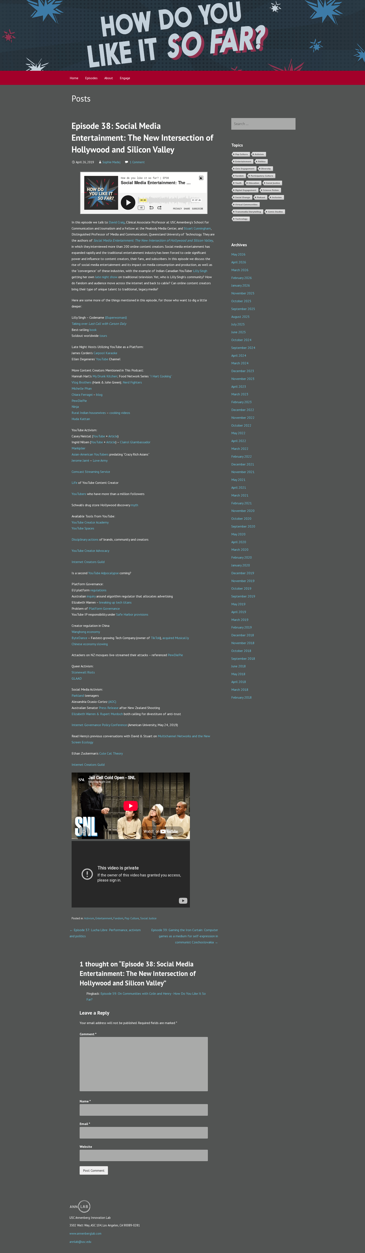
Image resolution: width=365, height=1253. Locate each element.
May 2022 (238, 433)
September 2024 (243, 348)
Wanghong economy (86, 632)
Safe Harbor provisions (132, 614)
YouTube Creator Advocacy (90, 550)
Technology (241, 218)
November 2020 (243, 511)
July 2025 (238, 324)
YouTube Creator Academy (90, 522)
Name (85, 1101)
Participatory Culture (262, 175)
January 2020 (240, 565)
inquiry (91, 596)
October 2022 (241, 425)
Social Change (242, 197)
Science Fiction (271, 190)
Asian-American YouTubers (90, 454)
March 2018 (239, 689)
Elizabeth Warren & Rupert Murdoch (97, 714)
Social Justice (148, 918)
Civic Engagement (244, 168)
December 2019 (242, 573)
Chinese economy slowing (90, 644)
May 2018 (238, 674)
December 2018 (242, 635)
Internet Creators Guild (88, 562)
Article (113, 436)
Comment (88, 1034)
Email (85, 1124)
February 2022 (241, 456)
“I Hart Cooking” (160, 376)
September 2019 (243, 596)
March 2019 (239, 620)
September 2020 (243, 526)
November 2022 (243, 417)
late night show (106, 277)
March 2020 (239, 549)
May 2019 (238, 604)
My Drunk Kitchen (105, 376)
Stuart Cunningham (197, 228)
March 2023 (239, 394)
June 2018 (238, 666)
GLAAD (77, 678)
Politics (262, 161)
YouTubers (79, 494)
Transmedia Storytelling (248, 211)
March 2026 (239, 270)
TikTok (155, 638)
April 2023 (238, 386)
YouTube (102, 359)
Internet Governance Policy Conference (99, 725)
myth (134, 505)
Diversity (266, 168)
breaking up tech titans (115, 602)
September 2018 (243, 658)
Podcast (261, 197)
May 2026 (238, 254)
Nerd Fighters (132, 382)
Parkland (78, 695)
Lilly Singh (200, 271)
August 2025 (240, 316)
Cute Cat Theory (111, 753)
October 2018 (241, 651)
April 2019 (238, 612)
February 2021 (241, 503)
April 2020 (238, 542)
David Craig (117, 222)
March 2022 (239, 448)
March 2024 (239, 363)
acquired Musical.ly (175, 638)
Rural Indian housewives (89, 413)
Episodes (91, 78)
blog (99, 394)
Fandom (118, 918)
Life (74, 482)
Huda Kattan (81, 419)
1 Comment (137, 162)
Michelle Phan (82, 388)
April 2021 (238, 487)
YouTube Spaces (83, 528)
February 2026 (241, 278)
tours (103, 335)
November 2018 (243, 643)
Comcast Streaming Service (91, 471)
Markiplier (78, 448)
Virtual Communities (246, 204)
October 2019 (241, 588)
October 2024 (241, 340)
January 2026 (240, 285)
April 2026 (238, 262)
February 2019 (241, 627)
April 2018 (238, 682)
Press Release (108, 708)
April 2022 (238, 441)
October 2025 (241, 301)
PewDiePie (79, 401)
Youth (238, 182)
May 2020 (238, 534)
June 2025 (238, 332)
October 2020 (241, 518)
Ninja (75, 406)
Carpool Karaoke (105, 353)
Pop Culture (132, 918)
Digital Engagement (245, 190)
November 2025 (243, 293)
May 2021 (238, 480)
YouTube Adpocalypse (103, 573)
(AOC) (112, 701)
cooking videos (119, 413)
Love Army (100, 460)
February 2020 (241, 557)
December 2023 (242, 371)
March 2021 (239, 495)
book (93, 330)
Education (254, 182)
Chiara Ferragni (82, 394)
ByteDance (79, 638)
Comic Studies (275, 211)
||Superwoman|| (116, 317)
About (108, 78)
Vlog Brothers (81, 382)
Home (74, 78)
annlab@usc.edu (80, 1242)
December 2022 (242, 410)
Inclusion (277, 197)
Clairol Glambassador (135, 442)
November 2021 (243, 472)
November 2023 (243, 379)
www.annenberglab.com (85, 1233)
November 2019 (243, 581)
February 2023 (241, 402)
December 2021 (242, 464)
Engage (125, 78)
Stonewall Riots (83, 672)
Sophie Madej (111, 162)
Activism (89, 918)
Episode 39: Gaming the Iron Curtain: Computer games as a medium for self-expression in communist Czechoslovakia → (184, 936)
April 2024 (238, 355)
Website (86, 1146)
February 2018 (241, 697)
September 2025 (243, 309)
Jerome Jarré (80, 460)
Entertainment (103, 918)
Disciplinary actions (85, 539)
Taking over (80, 323)
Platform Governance (104, 608)
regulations (98, 590)
